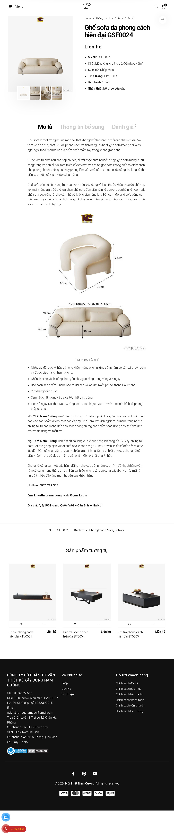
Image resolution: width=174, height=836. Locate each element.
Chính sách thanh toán (130, 700)
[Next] (64, 54)
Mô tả (45, 126)
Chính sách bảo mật (128, 688)
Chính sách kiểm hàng (129, 711)
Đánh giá (124, 126)
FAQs (65, 683)
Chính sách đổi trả (127, 683)
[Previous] (16, 54)
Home (87, 18)
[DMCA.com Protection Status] (38, 751)
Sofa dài (129, 18)
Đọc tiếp (44, 624)
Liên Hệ (66, 688)
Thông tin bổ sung (81, 126)
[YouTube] (95, 774)
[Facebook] (73, 774)
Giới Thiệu (68, 694)
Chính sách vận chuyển (130, 705)
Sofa (117, 18)
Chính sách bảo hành (129, 694)
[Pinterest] (84, 774)
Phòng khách (103, 18)
